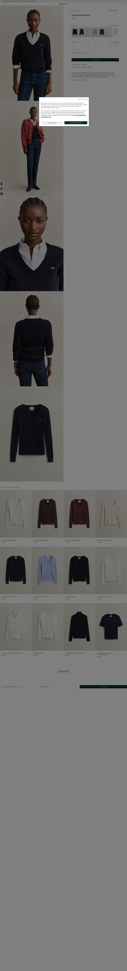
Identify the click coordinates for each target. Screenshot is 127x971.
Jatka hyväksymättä (82, 99)
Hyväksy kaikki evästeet (76, 122)
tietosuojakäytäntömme (80, 115)
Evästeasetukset (52, 122)
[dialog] (64, 111)
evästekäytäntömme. (46, 117)
